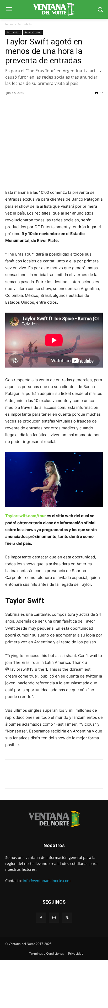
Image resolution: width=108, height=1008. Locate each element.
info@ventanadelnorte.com (47, 880)
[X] (22, 104)
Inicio (9, 24)
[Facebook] (10, 104)
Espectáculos (33, 32)
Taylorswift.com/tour (25, 515)
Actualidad (25, 24)
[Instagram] (54, 918)
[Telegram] (46, 104)
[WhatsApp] (34, 104)
